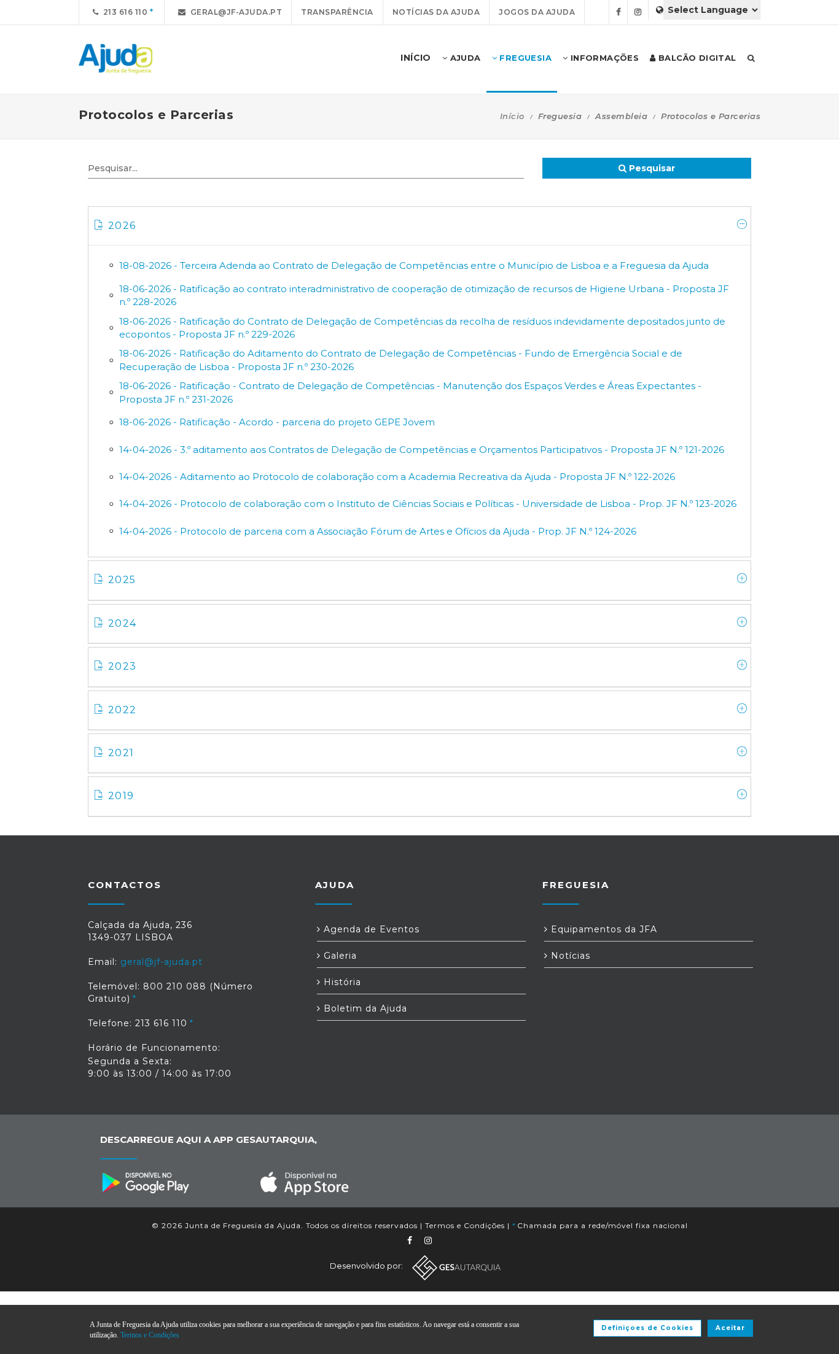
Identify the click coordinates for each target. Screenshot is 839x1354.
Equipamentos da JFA (602, 929)
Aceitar (730, 1328)
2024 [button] (122, 623)
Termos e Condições (465, 1225)
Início (512, 116)
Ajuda (463, 58)
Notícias (569, 955)
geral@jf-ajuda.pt (234, 12)
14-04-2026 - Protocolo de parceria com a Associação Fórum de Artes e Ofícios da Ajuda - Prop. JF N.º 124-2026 (377, 531)
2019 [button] (121, 796)
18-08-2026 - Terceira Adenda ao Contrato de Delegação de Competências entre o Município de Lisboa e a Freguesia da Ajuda (414, 265)
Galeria (339, 955)
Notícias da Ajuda (436, 12)
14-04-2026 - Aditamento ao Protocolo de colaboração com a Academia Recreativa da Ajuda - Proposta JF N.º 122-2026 (397, 476)
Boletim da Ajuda (364, 1008)
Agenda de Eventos (370, 929)
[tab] (419, 226)
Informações (603, 58)
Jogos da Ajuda (537, 12)
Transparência (337, 12)
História (341, 982)
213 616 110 (123, 12)
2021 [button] (121, 753)
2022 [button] (122, 710)
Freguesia (524, 58)
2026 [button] (122, 225)
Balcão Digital (696, 58)
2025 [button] (122, 580)
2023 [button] (122, 666)
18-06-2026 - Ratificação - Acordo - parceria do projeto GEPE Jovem (277, 422)
